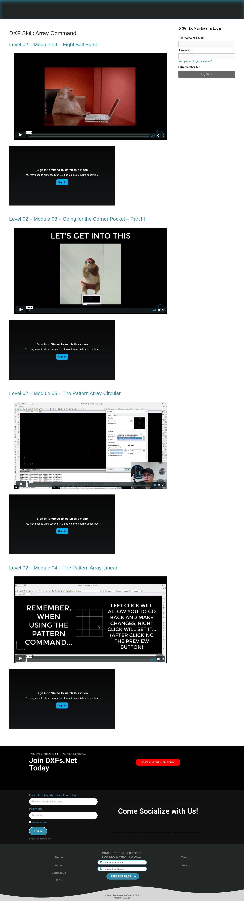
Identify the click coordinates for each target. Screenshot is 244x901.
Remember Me (190, 67)
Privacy (185, 865)
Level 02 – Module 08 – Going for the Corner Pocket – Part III (77, 219)
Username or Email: (191, 38)
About (59, 865)
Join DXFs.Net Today (53, 764)
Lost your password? (40, 838)
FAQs (59, 880)
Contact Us (59, 872)
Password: (185, 50)
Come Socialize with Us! (158, 811)
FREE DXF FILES (121, 876)
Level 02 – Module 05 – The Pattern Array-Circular (65, 393)
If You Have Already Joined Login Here (53, 795)
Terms (185, 857)
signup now (184, 61)
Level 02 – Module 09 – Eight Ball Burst (53, 44)
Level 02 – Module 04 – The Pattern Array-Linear (63, 567)
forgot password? (202, 61)
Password (35, 808)
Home (59, 857)
